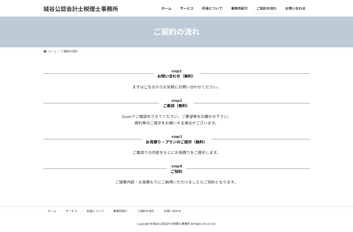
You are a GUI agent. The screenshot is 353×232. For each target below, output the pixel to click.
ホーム (52, 211)
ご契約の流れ (145, 211)
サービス (71, 211)
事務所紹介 (120, 211)
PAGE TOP (340, 220)
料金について (95, 211)
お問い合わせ (172, 211)
